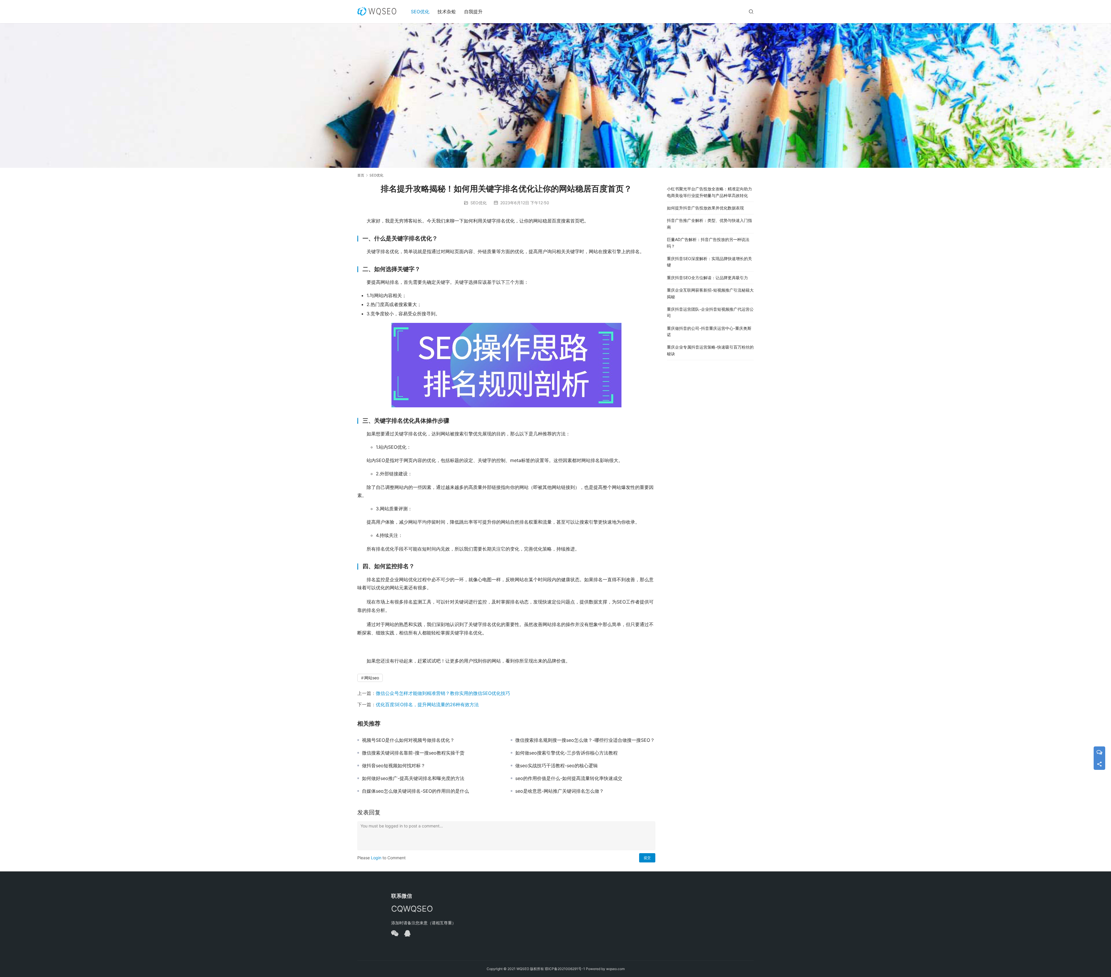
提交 (647, 857)
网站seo (371, 677)
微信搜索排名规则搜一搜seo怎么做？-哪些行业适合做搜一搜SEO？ (585, 740)
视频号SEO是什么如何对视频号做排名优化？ (408, 740)
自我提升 (473, 11)
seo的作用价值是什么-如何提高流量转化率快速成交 (568, 778)
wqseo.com (615, 969)
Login (376, 857)
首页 (360, 175)
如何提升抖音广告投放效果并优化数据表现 (705, 207)
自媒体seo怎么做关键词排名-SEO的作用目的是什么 (415, 791)
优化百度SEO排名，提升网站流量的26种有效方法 (427, 704)
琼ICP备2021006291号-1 (565, 969)
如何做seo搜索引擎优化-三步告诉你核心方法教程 (566, 752)
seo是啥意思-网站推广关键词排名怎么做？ (559, 791)
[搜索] (751, 11)
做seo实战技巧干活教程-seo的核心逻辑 (556, 765)
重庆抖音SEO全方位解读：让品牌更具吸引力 (707, 277)
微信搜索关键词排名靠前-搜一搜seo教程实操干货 (413, 752)
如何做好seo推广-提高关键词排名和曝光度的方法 (413, 778)
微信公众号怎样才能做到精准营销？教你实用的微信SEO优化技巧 (443, 693)
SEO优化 (420, 11)
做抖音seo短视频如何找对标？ (393, 765)
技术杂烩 (446, 11)
